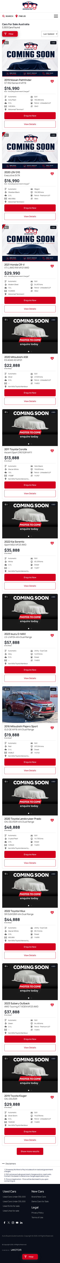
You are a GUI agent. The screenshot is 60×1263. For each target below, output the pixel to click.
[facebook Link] (4, 1222)
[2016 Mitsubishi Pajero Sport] (30, 704)
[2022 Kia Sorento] (30, 519)
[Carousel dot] (28, 351)
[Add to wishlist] (52, 81)
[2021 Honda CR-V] (30, 242)
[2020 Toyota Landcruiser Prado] (30, 797)
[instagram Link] (13, 1222)
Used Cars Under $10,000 (14, 1196)
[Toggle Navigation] (56, 16)
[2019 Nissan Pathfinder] (30, 58)
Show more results (30, 1151)
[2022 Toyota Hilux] (30, 889)
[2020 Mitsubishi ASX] (30, 335)
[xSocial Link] (8, 1222)
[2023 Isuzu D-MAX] (30, 612)
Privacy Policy (38, 1212)
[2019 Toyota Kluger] (30, 1074)
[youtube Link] (17, 1222)
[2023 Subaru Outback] (30, 981)
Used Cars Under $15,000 (14, 1201)
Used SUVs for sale (11, 1206)
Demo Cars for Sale (40, 1201)
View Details (30, 124)
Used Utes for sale (11, 1210)
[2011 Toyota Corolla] (30, 427)
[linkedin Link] (21, 1222)
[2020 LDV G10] (30, 150)
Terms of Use (37, 1217)
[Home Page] (30, 5)
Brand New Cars (39, 1196)
